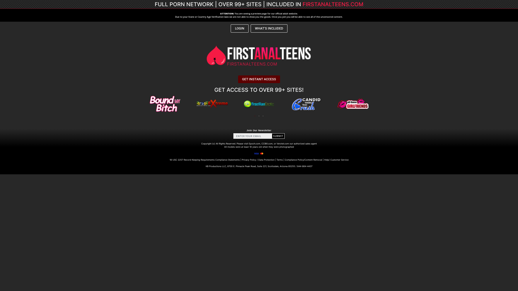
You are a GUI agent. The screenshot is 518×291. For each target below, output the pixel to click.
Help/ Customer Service (336, 159)
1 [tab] (255, 116)
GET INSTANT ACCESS (259, 79)
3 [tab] (263, 116)
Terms (280, 159)
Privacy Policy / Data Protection (258, 159)
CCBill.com (267, 143)
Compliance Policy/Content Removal (303, 159)
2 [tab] (259, 116)
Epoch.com (254, 143)
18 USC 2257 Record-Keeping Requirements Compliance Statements (205, 159)
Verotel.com (283, 143)
